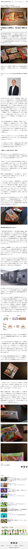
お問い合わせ (21, 545)
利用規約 (16, 545)
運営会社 (2, 545)
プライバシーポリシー (9, 545)
